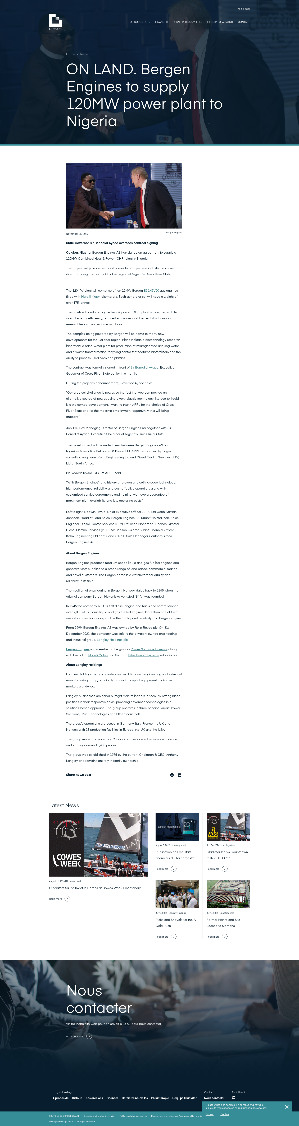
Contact (208, 1092)
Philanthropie (160, 1098)
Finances (112, 1098)
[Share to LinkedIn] (180, 774)
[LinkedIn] (234, 1097)
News (84, 54)
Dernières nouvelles (135, 1098)
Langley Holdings (63, 1092)
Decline (224, 1114)
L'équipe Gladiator (184, 1098)
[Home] (55, 22)
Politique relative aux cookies (133, 1116)
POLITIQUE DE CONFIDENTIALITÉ (64, 1116)
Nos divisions (94, 1098)
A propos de (61, 1098)
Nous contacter (214, 1098)
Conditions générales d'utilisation (100, 1116)
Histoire (77, 1098)
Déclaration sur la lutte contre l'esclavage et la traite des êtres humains (184, 1116)
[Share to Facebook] (172, 774)
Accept (210, 1114)
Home (70, 54)
